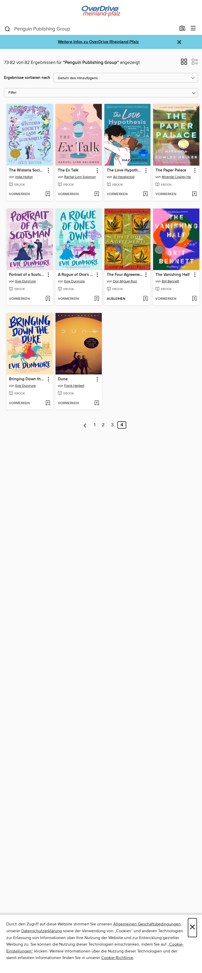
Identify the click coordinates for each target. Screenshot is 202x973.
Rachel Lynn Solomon (80, 177)
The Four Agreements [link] (125, 274)
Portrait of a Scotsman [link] (27, 274)
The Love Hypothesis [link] (125, 170)
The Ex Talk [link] (68, 170)
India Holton (24, 177)
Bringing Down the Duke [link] (27, 379)
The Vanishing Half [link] (172, 274)
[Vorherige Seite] (85, 425)
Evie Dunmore (25, 281)
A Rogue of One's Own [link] (76, 274)
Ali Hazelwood (123, 177)
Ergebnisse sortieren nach (27, 77)
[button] (184, 63)
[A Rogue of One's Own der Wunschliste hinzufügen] (96, 299)
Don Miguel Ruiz (125, 281)
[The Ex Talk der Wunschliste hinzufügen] (96, 194)
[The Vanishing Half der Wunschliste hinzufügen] (194, 299)
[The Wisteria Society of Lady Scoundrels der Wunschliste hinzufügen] (47, 194)
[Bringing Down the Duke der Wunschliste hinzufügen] (47, 403)
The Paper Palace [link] (170, 170)
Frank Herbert (74, 386)
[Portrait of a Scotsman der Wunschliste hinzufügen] (47, 299)
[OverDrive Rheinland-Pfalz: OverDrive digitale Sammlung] (101, 11)
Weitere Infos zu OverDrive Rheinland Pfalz (98, 42)
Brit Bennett (170, 281)
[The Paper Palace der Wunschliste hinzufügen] (194, 194)
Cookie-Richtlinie (117, 957)
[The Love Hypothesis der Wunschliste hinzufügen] (145, 194)
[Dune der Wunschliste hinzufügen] (96, 403)
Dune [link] (63, 379)
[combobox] (90, 29)
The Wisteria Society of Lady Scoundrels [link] (27, 170)
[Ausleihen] (182, 29)
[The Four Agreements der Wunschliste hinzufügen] (145, 299)
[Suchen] (7, 28)
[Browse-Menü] (193, 28)
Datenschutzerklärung (41, 931)
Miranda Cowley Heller (178, 177)
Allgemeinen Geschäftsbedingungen (147, 924)
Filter (12, 92)
